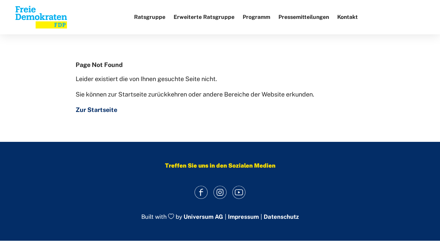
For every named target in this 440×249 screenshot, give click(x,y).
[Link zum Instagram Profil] (220, 192)
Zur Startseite (96, 109)
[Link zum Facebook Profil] (201, 192)
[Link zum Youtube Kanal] (239, 192)
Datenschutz (281, 217)
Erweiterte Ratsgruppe (204, 17)
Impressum (243, 217)
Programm (256, 17)
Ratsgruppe (149, 17)
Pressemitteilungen (303, 17)
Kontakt (347, 17)
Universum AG (203, 217)
